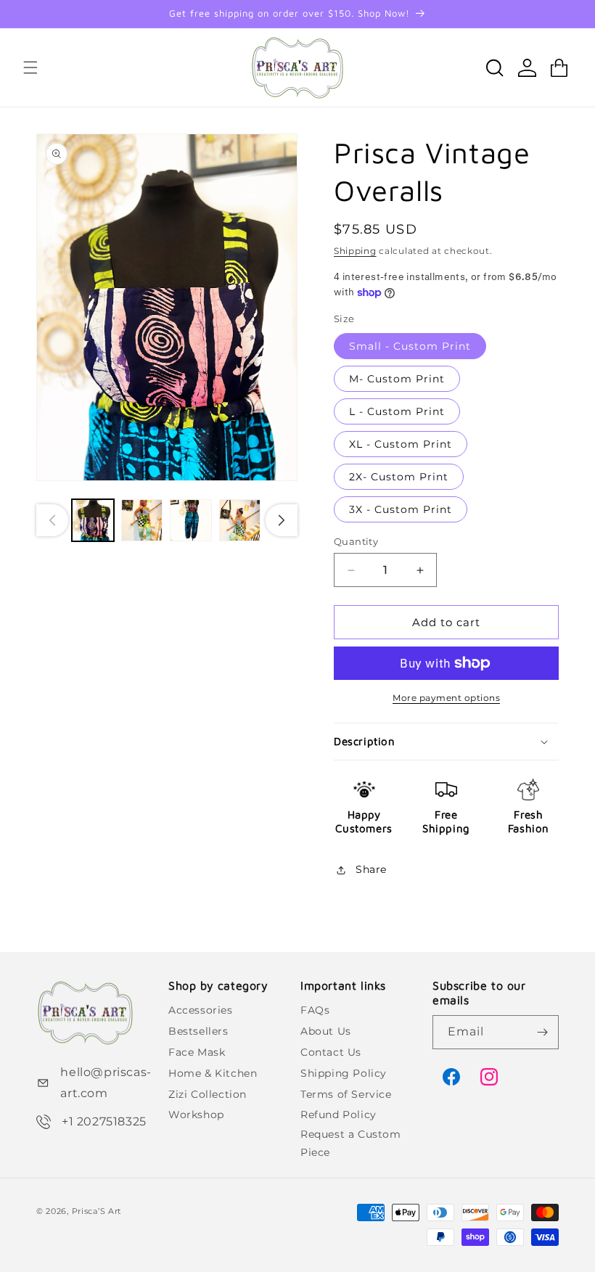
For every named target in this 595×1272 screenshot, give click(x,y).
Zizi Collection (207, 1094)
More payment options (446, 697)
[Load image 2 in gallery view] (142, 520)
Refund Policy (338, 1114)
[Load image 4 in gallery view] (240, 520)
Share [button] (371, 869)
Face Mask (196, 1052)
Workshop (196, 1114)
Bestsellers (198, 1031)
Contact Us (330, 1052)
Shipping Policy (343, 1073)
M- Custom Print (397, 378)
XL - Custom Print (400, 444)
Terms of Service (346, 1094)
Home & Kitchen (212, 1073)
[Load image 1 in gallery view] (93, 520)
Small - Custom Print (410, 346)
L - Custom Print (397, 411)
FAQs (314, 1010)
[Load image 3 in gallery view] (191, 520)
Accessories (200, 1010)
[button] (30, 67)
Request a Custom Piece (350, 1143)
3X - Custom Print (400, 509)
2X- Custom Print (398, 476)
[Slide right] (282, 520)
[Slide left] (52, 520)
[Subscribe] (542, 1032)
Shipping (355, 250)
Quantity (356, 541)
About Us (325, 1031)
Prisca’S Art (96, 1211)
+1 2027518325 (104, 1121)
